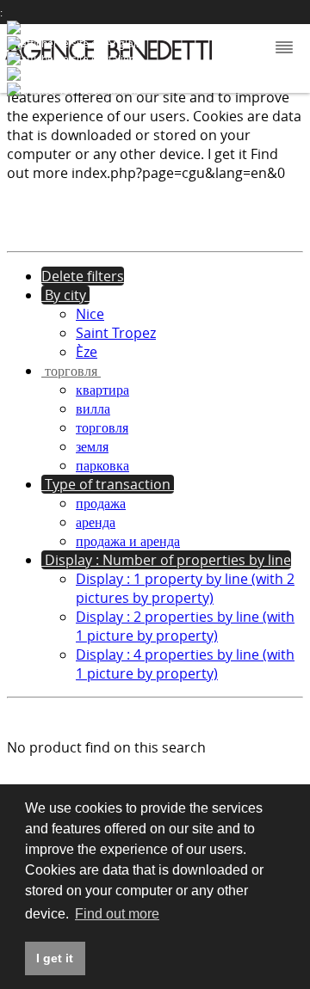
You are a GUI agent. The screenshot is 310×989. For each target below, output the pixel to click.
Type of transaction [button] (107, 484)
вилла (93, 408)
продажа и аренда (128, 540)
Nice (90, 313)
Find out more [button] (117, 913)
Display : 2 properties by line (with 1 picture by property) (185, 626)
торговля (102, 427)
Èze (86, 351)
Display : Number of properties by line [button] (166, 559)
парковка (102, 465)
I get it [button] (54, 958)
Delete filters (82, 276)
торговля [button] (71, 370)
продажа (101, 503)
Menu (282, 48)
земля (92, 446)
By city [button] (65, 295)
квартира (102, 389)
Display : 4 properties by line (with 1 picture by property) (185, 664)
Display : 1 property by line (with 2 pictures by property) (185, 588)
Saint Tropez (116, 332)
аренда (95, 522)
